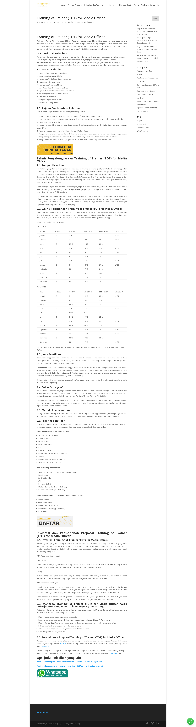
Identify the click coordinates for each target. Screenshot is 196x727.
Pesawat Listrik (142, 62)
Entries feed (141, 124)
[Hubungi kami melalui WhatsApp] (190, 721)
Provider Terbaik (74, 5)
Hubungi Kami (125, 5)
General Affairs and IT (145, 94)
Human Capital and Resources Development (77, 22)
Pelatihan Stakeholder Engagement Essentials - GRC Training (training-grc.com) (70, 666)
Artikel (139, 74)
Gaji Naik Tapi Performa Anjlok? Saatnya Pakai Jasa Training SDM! (147, 31)
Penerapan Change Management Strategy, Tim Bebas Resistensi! (147, 40)
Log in (139, 120)
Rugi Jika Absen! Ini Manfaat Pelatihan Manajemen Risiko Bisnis (147, 49)
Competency (141, 81)
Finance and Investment (146, 91)
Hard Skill (140, 98)
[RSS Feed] (158, 723)
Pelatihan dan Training (93, 5)
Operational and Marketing (147, 108)
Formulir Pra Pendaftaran (144, 5)
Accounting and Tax (144, 71)
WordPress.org (142, 131)
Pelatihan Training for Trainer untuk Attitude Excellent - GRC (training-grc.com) (70, 662)
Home (62, 5)
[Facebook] (147, 723)
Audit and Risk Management (147, 78)
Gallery (111, 5)
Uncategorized (142, 111)
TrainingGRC (43, 22)
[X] (152, 723)
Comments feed (143, 128)
